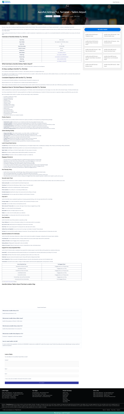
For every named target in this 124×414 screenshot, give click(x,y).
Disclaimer (108, 409)
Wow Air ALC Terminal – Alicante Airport (9, 396)
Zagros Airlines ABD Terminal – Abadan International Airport (42, 395)
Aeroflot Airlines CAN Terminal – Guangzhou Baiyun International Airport (92, 43)
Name (6, 368)
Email (6, 373)
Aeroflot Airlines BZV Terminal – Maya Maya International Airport (93, 50)
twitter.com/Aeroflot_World (61, 59)
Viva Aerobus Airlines (66, 400)
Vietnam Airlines (65, 399)
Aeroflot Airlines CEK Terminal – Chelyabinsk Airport (91, 35)
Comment (7, 360)
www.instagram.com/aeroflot (61, 61)
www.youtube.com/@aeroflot (61, 54)
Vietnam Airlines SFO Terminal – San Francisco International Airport (104, 396)
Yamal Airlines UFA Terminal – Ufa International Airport (41, 396)
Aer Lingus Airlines (66, 394)
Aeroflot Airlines (57, 16)
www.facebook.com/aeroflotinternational (61, 56)
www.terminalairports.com (10, 409)
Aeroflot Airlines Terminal (9, 281)
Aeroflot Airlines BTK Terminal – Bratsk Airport (111, 65)
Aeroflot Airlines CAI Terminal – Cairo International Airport (111, 42)
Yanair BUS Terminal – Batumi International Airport (40, 392)
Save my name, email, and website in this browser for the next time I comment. (18, 378)
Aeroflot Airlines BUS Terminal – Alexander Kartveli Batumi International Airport (93, 58)
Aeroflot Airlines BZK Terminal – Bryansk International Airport (110, 50)
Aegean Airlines (65, 392)
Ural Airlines (65, 397)
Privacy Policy (113, 409)
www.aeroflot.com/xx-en (62, 52)
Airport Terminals (116, 2)
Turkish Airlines (65, 396)
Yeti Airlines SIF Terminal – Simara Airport (39, 394)
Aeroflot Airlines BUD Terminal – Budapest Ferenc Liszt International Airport (111, 58)
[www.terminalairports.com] (6, 2)
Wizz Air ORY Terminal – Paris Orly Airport (9, 397)
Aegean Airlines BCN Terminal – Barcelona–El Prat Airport (103, 394)
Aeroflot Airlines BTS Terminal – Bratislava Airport (91, 65)
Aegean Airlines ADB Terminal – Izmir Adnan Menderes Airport (12, 392)
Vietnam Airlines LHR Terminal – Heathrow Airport (101, 395)
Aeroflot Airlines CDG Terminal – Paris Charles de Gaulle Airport (111, 35)
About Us (104, 409)
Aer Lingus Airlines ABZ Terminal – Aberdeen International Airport (13, 394)
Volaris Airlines (65, 401)
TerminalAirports (49, 16)
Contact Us (118, 409)
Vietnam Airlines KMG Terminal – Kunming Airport (10, 395)
